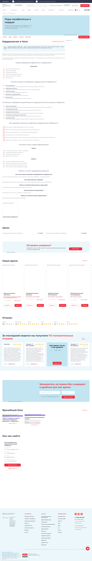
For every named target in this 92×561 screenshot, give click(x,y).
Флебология (43, 540)
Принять (24, 554)
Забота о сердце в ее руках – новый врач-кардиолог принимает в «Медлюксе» (11, 419)
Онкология (43, 531)
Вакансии (27, 530)
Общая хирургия (44, 528)
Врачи (59, 525)
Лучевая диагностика (45, 526)
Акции (59, 530)
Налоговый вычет (61, 516)
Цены (59, 523)
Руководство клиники (29, 516)
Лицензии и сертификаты (30, 518)
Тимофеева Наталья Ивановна (32, 294)
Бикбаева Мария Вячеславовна (53, 294)
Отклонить (25, 556)
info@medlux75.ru (78, 529)
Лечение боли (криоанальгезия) (48, 524)
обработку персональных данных (53, 396)
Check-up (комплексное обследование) (46, 517)
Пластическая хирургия (46, 533)
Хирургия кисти (44, 542)
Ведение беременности (46, 519)
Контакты (60, 532)
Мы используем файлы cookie (7, 552)
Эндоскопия (43, 544)
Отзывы (26, 532)
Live (59, 527)
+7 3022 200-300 (79, 517)
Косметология (44, 522)
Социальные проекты (29, 527)
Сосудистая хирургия (45, 535)
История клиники (28, 525)
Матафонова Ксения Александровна (76, 294)
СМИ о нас (27, 523)
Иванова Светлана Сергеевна (9, 294)
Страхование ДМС (62, 518)
